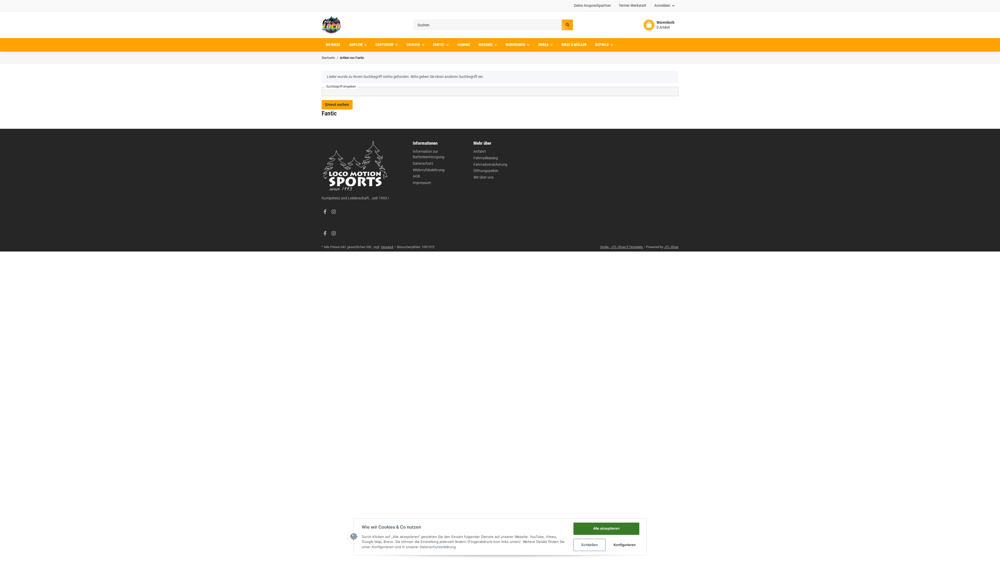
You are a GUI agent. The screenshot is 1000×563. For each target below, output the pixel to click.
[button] (664, 5)
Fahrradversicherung (490, 164)
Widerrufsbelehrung (429, 170)
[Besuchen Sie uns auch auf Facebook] (325, 212)
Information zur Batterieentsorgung (428, 154)
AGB (416, 176)
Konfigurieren (625, 545)
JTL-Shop (671, 247)
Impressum (422, 183)
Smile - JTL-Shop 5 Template (621, 247)
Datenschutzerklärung (438, 547)
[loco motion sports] (331, 25)
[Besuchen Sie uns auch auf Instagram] (333, 212)
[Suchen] (567, 25)
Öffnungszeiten (485, 171)
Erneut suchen (337, 104)
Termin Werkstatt (632, 5)
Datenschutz (423, 163)
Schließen (589, 545)
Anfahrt (479, 151)
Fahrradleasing (485, 158)
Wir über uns (483, 177)
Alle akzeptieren (606, 528)
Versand (387, 247)
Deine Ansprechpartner (592, 5)
